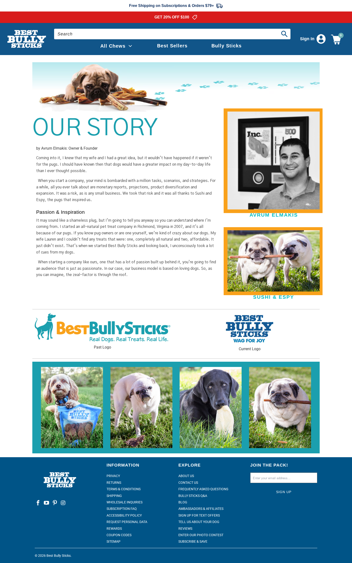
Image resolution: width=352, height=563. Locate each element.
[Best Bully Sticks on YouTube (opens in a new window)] (46, 503)
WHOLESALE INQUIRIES (124, 502)
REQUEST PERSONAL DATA (127, 522)
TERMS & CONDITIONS (124, 489)
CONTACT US (188, 482)
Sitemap (113, 541)
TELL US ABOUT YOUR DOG (198, 522)
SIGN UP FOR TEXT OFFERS (199, 515)
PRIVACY (113, 476)
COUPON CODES (119, 535)
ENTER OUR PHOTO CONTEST (200, 535)
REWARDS (114, 528)
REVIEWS (185, 528)
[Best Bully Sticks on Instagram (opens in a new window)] (63, 503)
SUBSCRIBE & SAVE (192, 541)
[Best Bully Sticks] (27, 39)
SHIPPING (114, 496)
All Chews (112, 46)
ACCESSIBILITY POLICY (124, 515)
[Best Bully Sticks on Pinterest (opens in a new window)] (54, 503)
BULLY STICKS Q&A (192, 496)
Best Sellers (172, 45)
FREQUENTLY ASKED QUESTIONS (203, 489)
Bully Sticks (226, 45)
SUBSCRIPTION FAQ (122, 509)
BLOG (182, 502)
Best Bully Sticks (58, 555)
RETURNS (114, 482)
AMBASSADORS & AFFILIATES (200, 509)
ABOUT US (186, 476)
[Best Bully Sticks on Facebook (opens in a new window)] (38, 503)
